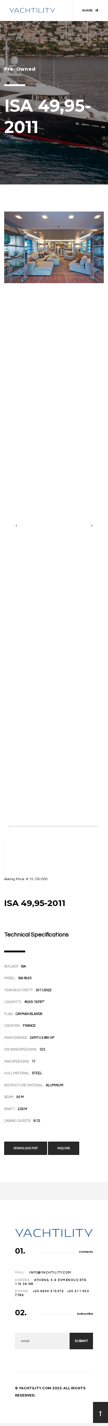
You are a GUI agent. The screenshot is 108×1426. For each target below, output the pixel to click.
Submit (81, 1341)
